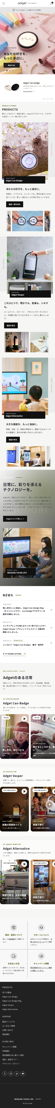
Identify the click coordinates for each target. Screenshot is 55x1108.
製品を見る (11, 65)
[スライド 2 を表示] (7, 70)
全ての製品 (6, 992)
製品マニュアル (8, 1021)
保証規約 (12, 939)
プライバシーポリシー (11, 1063)
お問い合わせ (7, 1030)
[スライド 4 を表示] (13, 70)
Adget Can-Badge (10, 996)
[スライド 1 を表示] (4, 70)
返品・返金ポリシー (10, 1059)
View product (27, 91)
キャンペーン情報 (9, 1046)
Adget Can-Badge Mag (11, 1001)
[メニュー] (3, 3)
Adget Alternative (10, 1009)
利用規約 (5, 1051)
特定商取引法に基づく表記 (13, 1055)
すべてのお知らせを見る (14, 654)
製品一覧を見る (14, 204)
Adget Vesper (8, 1005)
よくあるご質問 (8, 1026)
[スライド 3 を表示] (10, 70)
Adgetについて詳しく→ (15, 519)
